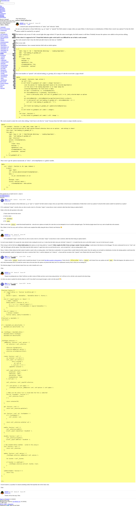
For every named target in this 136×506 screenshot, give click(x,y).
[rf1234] (17, 24)
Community (3, 13)
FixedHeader (4, 66)
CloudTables (3, 52)
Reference (2, 9)
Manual (2, 7)
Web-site (2, 88)
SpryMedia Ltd (16, 501)
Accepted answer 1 (5, 195)
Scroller (2, 73)
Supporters (10, 504)
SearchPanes (4, 76)
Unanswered (3, 30)
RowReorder (4, 71)
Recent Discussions (5, 28)
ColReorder (3, 60)
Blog (1, 12)
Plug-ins (2, 85)
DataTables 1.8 (4, 50)
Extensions (3, 55)
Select (2, 78)
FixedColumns (4, 65)
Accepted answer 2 (5, 196)
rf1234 (21, 23)
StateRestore (4, 80)
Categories (3, 27)
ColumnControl (4, 61)
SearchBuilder (4, 75)
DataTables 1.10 (5, 47)
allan (6, 199)
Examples (2, 8)
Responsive (3, 70)
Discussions (3, 17)
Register (6, 24)
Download (2, 11)
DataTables (3, 43)
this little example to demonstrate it (53, 260)
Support (2, 14)
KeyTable (3, 68)
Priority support (4, 36)
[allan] (2, 200)
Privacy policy (3, 504)
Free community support (4, 38)
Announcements (4, 42)
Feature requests (4, 83)
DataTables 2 (4, 45)
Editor (2, 53)
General (2, 40)
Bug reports (3, 81)
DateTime (3, 63)
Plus (1, 6)
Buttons (2, 58)
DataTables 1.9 (4, 48)
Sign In (2, 24)
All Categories (3, 34)
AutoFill (3, 57)
